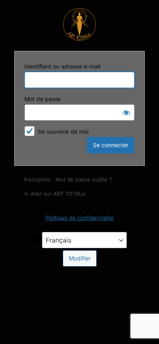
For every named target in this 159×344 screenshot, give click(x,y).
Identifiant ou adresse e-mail (62, 66)
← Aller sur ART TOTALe (54, 193)
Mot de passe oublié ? (83, 179)
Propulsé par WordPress (79, 24)
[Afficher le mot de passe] (126, 112)
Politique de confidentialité (80, 217)
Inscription (37, 179)
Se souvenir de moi (63, 131)
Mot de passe (42, 98)
